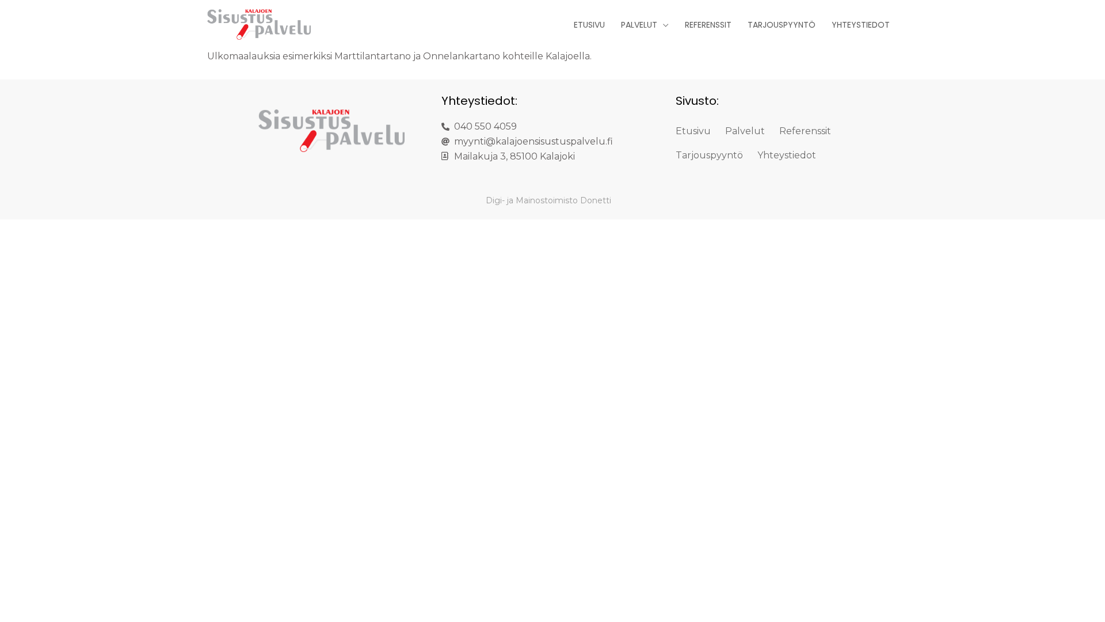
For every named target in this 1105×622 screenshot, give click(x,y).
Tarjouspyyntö (782, 25)
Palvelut (639, 25)
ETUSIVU (589, 25)
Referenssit (708, 25)
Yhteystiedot (861, 25)
